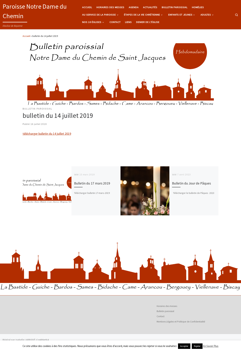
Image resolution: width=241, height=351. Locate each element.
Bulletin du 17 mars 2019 (92, 183)
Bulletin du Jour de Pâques (191, 183)
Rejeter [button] (197, 346)
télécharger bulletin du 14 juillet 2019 (47, 134)
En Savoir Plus (210, 346)
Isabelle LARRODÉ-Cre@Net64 (32, 339)
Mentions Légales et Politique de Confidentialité (181, 321)
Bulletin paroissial (165, 311)
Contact (160, 316)
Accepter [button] (184, 346)
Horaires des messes (167, 306)
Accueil (26, 36)
